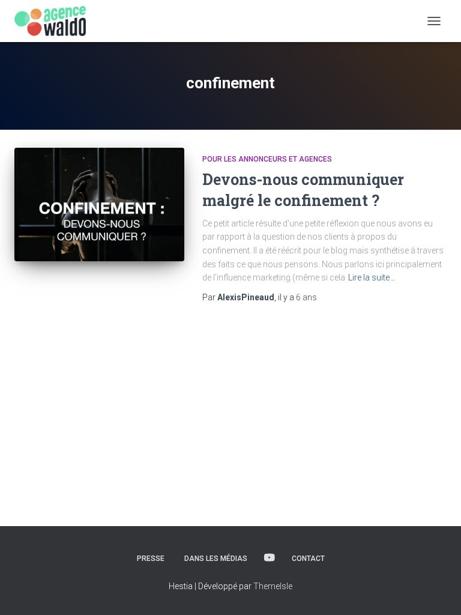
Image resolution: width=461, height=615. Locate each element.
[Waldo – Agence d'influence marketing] (54, 21)
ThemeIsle (272, 586)
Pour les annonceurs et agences (267, 159)
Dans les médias (215, 558)
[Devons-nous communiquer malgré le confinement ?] (99, 204)
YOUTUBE (269, 558)
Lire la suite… (371, 277)
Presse (150, 558)
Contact (308, 558)
